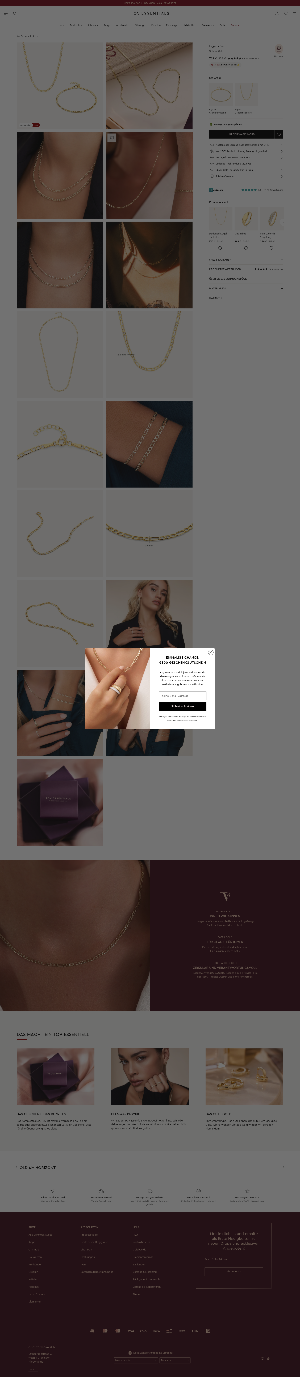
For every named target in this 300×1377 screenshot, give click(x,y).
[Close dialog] (210, 652)
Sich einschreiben (182, 706)
